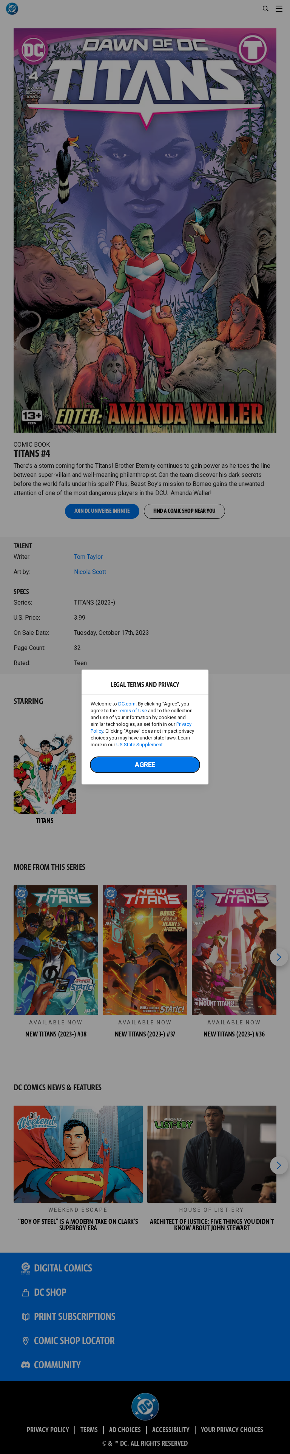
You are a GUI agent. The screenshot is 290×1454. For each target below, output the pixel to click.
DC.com (127, 704)
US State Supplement (139, 744)
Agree (145, 765)
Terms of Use (132, 710)
